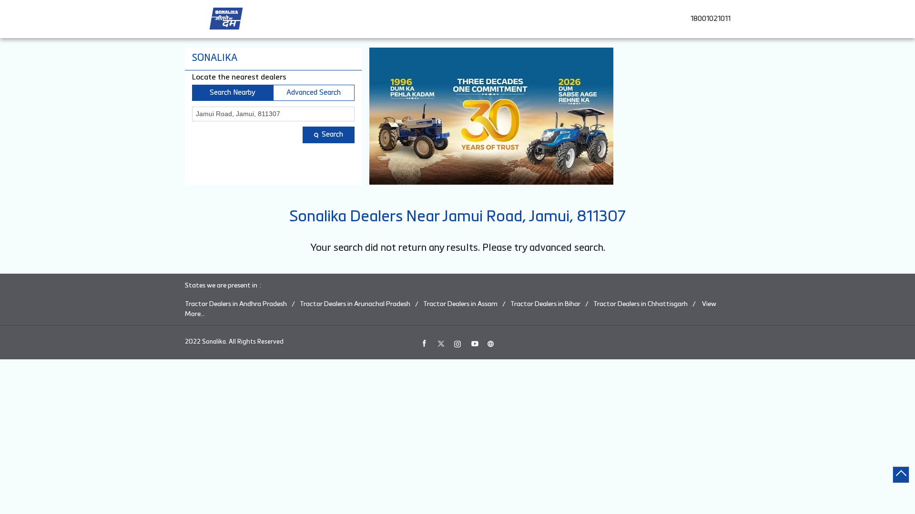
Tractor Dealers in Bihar (545, 304)
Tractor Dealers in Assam (460, 304)
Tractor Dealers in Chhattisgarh (640, 304)
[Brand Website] (490, 343)
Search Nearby (232, 92)
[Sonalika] (226, 19)
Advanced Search (313, 92)
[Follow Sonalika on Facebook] (424, 343)
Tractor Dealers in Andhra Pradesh (236, 304)
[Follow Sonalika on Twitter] (440, 343)
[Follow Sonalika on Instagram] (457, 343)
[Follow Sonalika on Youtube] (474, 343)
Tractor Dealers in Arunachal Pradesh (355, 304)
